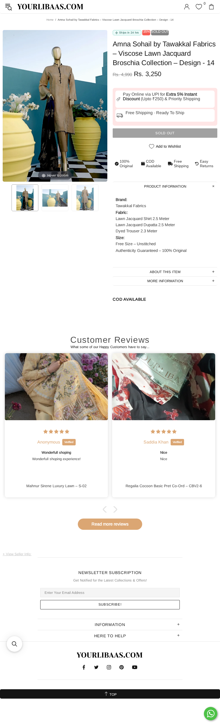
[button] (106, 509)
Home (50, 19)
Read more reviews (110, 524)
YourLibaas (50, 6)
